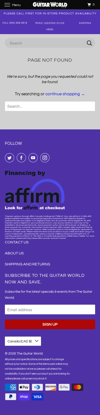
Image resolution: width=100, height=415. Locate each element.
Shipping (85, 23)
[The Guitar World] (50, 5)
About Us (14, 253)
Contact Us (17, 242)
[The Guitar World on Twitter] (10, 157)
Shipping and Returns (27, 264)
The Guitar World (29, 353)
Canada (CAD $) (20, 341)
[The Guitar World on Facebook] (22, 157)
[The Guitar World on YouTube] (34, 157)
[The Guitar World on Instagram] (45, 157)
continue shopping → (65, 94)
